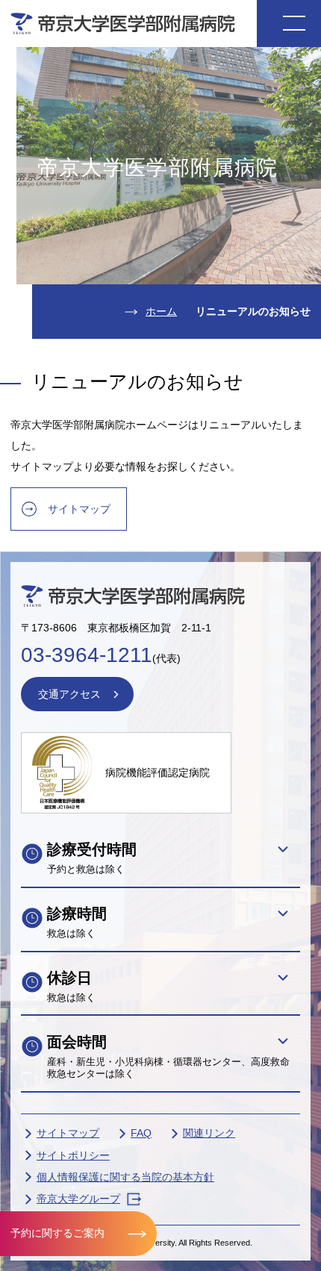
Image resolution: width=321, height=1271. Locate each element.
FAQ (141, 1133)
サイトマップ (79, 509)
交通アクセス (69, 694)
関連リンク (209, 1133)
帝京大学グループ (78, 1199)
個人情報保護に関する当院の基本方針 (125, 1177)
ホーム (161, 311)
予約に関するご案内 (57, 1233)
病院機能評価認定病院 (157, 772)
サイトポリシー (73, 1155)
